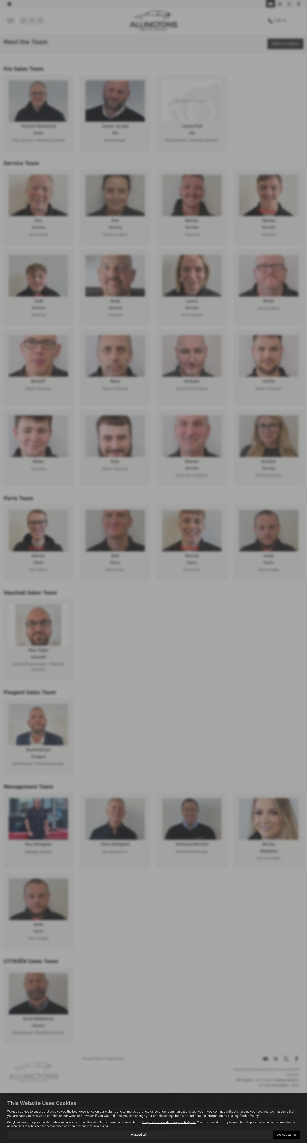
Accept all (139, 1135)
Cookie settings (287, 1134)
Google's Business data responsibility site (169, 1122)
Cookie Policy (249, 1116)
